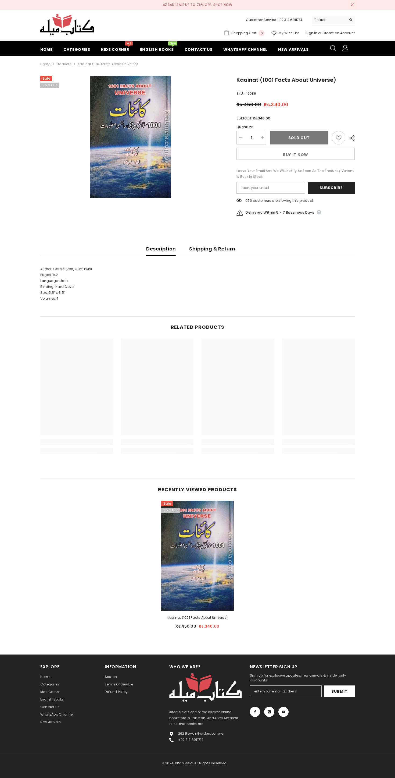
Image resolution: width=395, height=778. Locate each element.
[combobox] (329, 20)
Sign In (312, 33)
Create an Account (338, 33)
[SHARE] (350, 138)
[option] (130, 137)
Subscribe (331, 187)
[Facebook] (255, 712)
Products (63, 64)
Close (352, 5)
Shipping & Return (212, 248)
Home (45, 64)
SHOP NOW (222, 4)
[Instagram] (269, 712)
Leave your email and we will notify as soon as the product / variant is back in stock (295, 173)
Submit (339, 691)
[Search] (333, 20)
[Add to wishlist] (338, 137)
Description (161, 248)
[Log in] (345, 48)
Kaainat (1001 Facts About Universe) (197, 617)
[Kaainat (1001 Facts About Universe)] (197, 556)
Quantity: (244, 127)
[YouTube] (283, 712)
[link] (76, 442)
